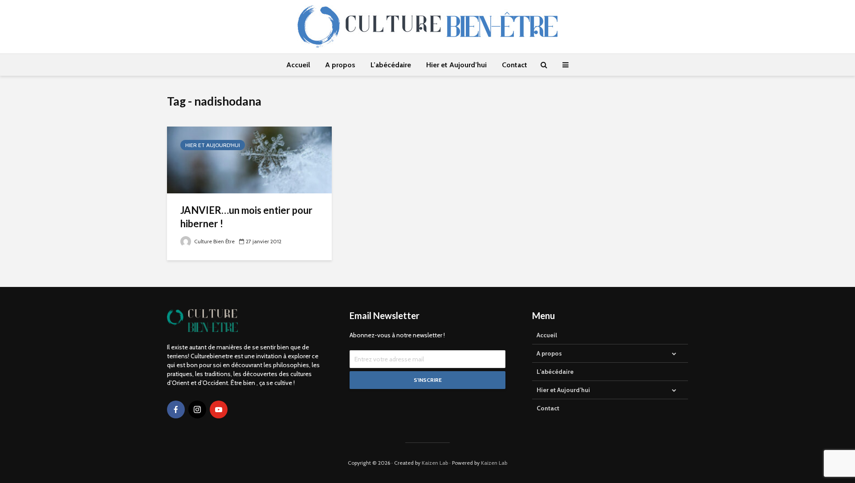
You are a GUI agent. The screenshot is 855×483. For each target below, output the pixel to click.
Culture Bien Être (214, 241)
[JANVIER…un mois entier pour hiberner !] (249, 159)
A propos (340, 65)
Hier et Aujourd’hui (456, 65)
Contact (514, 65)
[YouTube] (219, 409)
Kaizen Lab (435, 462)
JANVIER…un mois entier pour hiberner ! (246, 216)
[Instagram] (197, 409)
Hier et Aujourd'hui (212, 145)
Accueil (298, 65)
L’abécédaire (390, 65)
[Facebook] (176, 409)
